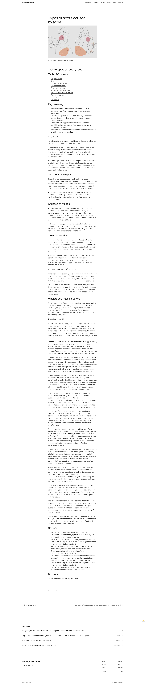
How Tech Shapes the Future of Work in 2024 (38, 641)
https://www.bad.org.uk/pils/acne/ (64, 553)
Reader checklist (57, 95)
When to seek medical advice (62, 93)
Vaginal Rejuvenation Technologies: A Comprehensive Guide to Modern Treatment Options (56, 636)
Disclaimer (55, 100)
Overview (54, 81)
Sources (54, 97)
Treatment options (58, 88)
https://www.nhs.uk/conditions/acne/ (74, 532)
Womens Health (28, 3)
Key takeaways (56, 79)
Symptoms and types (59, 83)
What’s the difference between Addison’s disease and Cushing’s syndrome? (98, 605)
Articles (63, 60)
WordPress (120, 682)
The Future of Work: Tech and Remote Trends (39, 646)
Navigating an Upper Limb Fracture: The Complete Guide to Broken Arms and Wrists (53, 631)
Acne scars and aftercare (60, 90)
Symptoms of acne (30, 605)
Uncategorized (69, 60)
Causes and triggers (58, 86)
